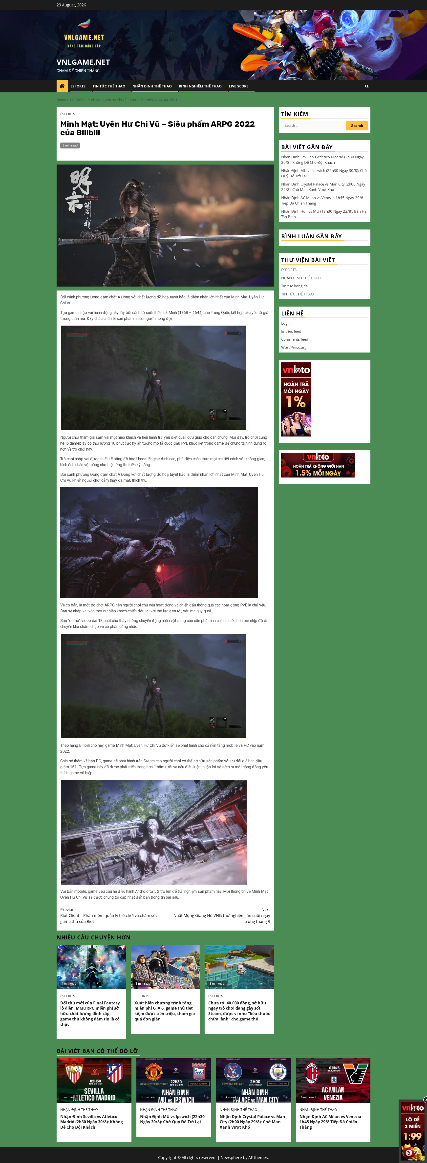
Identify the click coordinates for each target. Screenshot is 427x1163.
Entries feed (291, 331)
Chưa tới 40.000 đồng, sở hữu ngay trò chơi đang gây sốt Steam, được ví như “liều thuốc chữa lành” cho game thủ (239, 1011)
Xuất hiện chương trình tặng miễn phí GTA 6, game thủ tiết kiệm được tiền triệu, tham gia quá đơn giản (164, 1011)
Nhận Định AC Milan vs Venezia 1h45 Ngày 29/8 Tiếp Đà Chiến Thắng (330, 1122)
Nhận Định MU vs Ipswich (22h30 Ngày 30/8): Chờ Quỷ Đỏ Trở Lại (172, 1119)
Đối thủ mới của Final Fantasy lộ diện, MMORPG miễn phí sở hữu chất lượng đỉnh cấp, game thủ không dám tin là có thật (90, 1013)
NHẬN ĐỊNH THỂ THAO (152, 86)
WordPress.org (293, 347)
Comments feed (294, 339)
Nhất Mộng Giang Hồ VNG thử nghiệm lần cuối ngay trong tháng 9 (221, 915)
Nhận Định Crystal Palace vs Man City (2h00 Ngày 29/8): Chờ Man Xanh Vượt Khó (252, 1122)
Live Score (238, 86)
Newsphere (231, 1157)
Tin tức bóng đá (294, 285)
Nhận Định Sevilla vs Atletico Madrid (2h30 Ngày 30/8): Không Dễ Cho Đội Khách (91, 1122)
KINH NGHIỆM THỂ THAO (200, 86)
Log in (286, 323)
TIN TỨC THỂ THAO (109, 86)
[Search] (367, 86)
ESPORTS (77, 86)
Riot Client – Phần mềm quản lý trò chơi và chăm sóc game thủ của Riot (109, 915)
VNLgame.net (83, 62)
